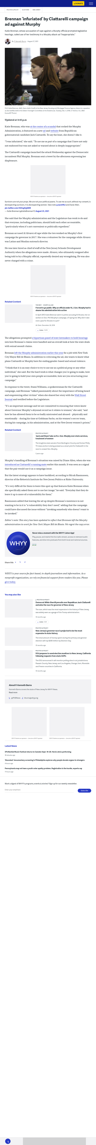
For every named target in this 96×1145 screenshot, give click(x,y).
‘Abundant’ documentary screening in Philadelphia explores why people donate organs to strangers (45, 760)
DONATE (79, 3)
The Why (39, 305)
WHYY (9, 3)
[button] (8, 1141)
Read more (13, 692)
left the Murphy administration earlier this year (38, 352)
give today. (10, 581)
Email (24, 562)
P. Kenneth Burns (20, 41)
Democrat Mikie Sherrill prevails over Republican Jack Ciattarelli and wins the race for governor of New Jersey (63, 603)
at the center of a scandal (43, 126)
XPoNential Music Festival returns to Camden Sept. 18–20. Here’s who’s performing (38, 751)
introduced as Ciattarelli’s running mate (26, 464)
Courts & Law (48, 305)
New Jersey (36, 10)
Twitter (20, 562)
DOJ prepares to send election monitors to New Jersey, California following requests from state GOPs (63, 654)
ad (44, 130)
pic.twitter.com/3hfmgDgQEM (18, 208)
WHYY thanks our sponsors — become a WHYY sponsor (45, 196)
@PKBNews (15, 698)
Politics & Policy (12, 10)
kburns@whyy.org (31, 698)
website (54, 130)
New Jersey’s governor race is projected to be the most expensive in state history (59, 632)
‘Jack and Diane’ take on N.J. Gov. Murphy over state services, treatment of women (62, 437)
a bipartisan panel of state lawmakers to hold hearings (60, 337)
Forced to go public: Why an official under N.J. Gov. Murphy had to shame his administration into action (63, 309)
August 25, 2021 (42, 211)
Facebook (15, 562)
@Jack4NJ (60, 204)
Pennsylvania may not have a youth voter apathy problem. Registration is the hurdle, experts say (43, 768)
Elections (25, 10)
